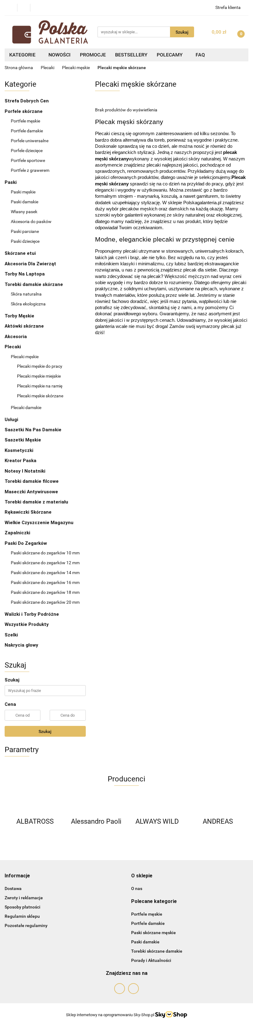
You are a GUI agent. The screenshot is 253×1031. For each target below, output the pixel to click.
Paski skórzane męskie (153, 932)
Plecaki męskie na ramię (39, 385)
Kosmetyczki (20, 450)
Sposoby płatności (22, 907)
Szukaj (45, 731)
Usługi (11, 419)
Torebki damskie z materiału (37, 502)
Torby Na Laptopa (25, 274)
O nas (136, 888)
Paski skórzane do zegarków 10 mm (45, 552)
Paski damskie (25, 201)
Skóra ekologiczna (29, 303)
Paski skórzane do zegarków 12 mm (45, 562)
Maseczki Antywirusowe (31, 492)
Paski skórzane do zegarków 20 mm (45, 602)
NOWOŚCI (59, 55)
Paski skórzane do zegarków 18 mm (45, 592)
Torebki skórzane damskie (156, 951)
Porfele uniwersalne (29, 140)
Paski (11, 182)
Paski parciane (25, 231)
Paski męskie (23, 191)
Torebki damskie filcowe (32, 481)
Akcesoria (16, 336)
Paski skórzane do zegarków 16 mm (45, 582)
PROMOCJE (93, 55)
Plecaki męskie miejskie (39, 376)
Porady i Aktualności (151, 960)
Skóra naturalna (27, 294)
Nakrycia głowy (21, 645)
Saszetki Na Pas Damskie (33, 430)
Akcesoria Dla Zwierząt (31, 264)
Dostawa (13, 888)
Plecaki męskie (25, 356)
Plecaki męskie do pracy (39, 366)
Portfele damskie (27, 130)
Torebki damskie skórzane (34, 284)
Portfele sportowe (28, 160)
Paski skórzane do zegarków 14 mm (45, 572)
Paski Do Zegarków (26, 543)
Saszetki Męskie (23, 440)
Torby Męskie (20, 316)
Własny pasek (24, 211)
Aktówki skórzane (25, 326)
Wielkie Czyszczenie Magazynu (39, 522)
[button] (17, 876)
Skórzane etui (21, 253)
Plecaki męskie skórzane (40, 395)
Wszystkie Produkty (27, 624)
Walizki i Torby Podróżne (32, 614)
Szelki (11, 635)
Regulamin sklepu (22, 916)
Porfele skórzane (24, 111)
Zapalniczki (18, 533)
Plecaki (13, 347)
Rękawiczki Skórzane (29, 512)
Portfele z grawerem (30, 170)
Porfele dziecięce (27, 150)
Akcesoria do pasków (31, 221)
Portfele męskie (26, 120)
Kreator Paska (20, 460)
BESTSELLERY (131, 55)
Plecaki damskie (26, 407)
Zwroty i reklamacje (24, 897)
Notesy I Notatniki (25, 471)
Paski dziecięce (25, 241)
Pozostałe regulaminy (26, 925)
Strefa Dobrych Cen (27, 101)
